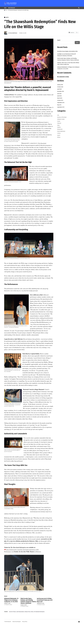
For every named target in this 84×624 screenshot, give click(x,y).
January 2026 (60, 84)
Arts (7, 17)
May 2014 (59, 104)
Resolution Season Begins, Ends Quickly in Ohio (67, 51)
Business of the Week (61, 117)
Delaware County (60, 119)
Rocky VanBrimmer (13, 33)
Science (59, 133)
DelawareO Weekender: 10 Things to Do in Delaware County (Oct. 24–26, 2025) (11, 600)
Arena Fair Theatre (13, 87)
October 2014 (60, 100)
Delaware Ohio (27, 611)
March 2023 (59, 98)
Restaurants (59, 129)
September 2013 (60, 107)
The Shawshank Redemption (39, 611)
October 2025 (60, 87)
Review (32, 611)
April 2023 (59, 95)
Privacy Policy (24, 621)
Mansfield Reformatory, (12, 147)
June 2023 (59, 93)
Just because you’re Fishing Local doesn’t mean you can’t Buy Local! (45, 600)
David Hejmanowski (20, 611)
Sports (58, 135)
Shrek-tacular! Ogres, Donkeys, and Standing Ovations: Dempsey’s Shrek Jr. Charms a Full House (28, 601)
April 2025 (59, 89)
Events (58, 121)
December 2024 (60, 91)
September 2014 (60, 102)
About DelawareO (11, 7)
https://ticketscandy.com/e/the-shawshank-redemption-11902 (22, 549)
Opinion (59, 127)
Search (58, 40)
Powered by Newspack (16, 621)
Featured (59, 123)
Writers (58, 137)
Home (5, 7)
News (58, 125)
